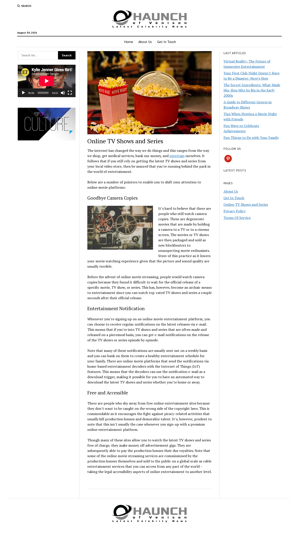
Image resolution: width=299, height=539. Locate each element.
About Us (145, 41)
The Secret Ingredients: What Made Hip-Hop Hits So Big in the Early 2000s (251, 90)
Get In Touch (166, 41)
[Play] (23, 93)
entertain (177, 155)
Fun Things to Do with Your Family (251, 137)
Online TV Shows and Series (245, 204)
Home (128, 41)
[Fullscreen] (70, 93)
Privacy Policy (234, 211)
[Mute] (63, 93)
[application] (47, 81)
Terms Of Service (237, 217)
